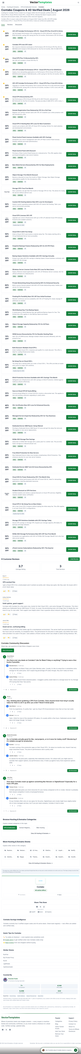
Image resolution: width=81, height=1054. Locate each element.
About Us (72, 1026)
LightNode (6, 964)
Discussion (18, 24)
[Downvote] (14, 673)
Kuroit (5, 960)
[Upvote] (10, 673)
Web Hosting (40, 827)
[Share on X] (40, 906)
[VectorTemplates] (41, 2)
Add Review (74, 559)
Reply (20, 673)
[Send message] (75, 1050)
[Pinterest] (10, 1029)
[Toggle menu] (15, 2)
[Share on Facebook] (37, 906)
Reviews (10, 24)
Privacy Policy (73, 1021)
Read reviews (9, 942)
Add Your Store (60, 1031)
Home (3, 7)
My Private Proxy (8, 957)
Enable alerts (9, 940)
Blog (56, 1024)
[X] (6, 1029)
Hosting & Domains (13, 7)
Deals (3, 24)
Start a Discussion (7, 650)
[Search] (66, 2)
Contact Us (72, 1024)
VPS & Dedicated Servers (29, 7)
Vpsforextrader (8, 967)
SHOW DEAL (72, 34)
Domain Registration (25, 827)
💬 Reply (15, 591)
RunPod (5, 954)
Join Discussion (73, 689)
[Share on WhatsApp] (44, 906)
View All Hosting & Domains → (40, 833)
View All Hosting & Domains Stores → (41, 863)
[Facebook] (2, 1029)
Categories (58, 1021)
